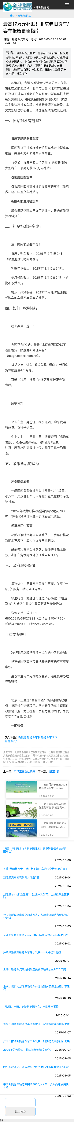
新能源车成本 (49, 737)
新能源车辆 (33, 737)
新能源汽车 (24, 15)
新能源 (22, 737)
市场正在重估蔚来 (24, 771)
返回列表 (54, 771)
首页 (12, 15)
